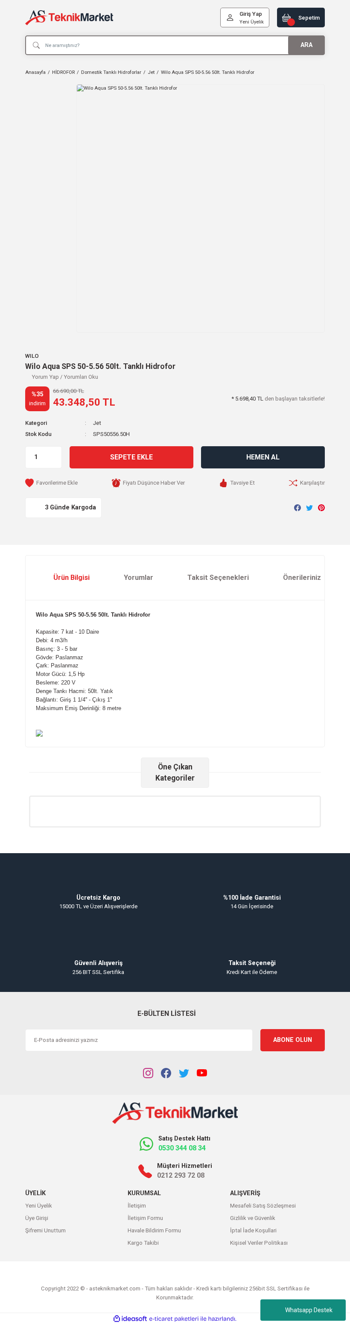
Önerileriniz (302, 577)
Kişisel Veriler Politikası (259, 1243)
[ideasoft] (130, 1319)
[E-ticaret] (174, 1318)
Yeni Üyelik (251, 22)
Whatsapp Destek (308, 1310)
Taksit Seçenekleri (218, 577)
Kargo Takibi (143, 1243)
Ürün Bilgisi (71, 577)
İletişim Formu (145, 1218)
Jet (97, 423)
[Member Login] (230, 17)
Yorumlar (138, 577)
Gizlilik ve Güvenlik (252, 1218)
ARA (306, 45)
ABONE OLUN (292, 1040)
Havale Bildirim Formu (154, 1230)
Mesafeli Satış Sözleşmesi (263, 1205)
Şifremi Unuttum (45, 1230)
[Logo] (69, 17)
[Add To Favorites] (51, 483)
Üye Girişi (36, 1218)
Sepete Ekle (131, 457)
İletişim (137, 1205)
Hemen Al (263, 457)
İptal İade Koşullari (253, 1230)
